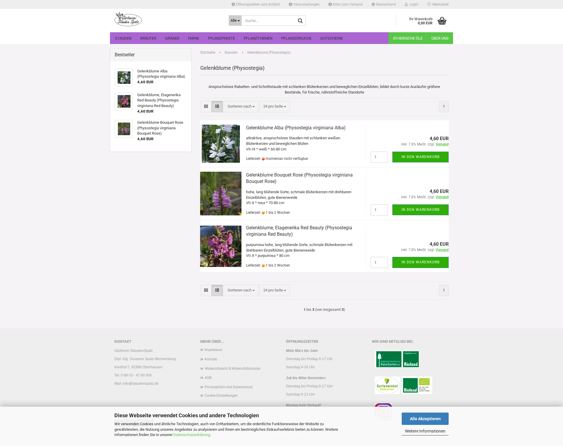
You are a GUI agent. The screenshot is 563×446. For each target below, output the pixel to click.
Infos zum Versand (347, 4)
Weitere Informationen (425, 431)
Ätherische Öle (408, 38)
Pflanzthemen (258, 38)
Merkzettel (440, 4)
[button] (383, 4)
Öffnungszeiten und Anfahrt (257, 4)
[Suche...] (300, 21)
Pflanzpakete (221, 38)
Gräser (172, 38)
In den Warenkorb (420, 157)
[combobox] (241, 106)
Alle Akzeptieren (425, 418)
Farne (193, 38)
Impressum (214, 350)
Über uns (440, 38)
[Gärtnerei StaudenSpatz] (167, 19)
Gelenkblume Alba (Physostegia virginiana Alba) (296, 127)
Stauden (123, 38)
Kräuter (148, 38)
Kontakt (211, 359)
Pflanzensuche (296, 38)
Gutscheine (331, 38)
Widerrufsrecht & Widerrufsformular (233, 369)
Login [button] (413, 4)
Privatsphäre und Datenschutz (229, 387)
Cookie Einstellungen (221, 396)
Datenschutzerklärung (191, 435)
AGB (208, 378)
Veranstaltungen (306, 4)
